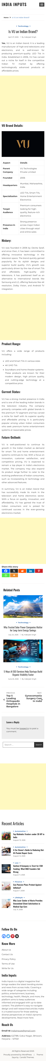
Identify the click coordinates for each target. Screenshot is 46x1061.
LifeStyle (19, 897)
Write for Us (8, 968)
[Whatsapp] (6, 575)
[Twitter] (8, 936)
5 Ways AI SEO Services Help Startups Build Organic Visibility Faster (23, 673)
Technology (23, 26)
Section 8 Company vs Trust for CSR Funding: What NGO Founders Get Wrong (28, 868)
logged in (24, 728)
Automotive (20, 831)
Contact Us (7, 954)
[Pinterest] (39, 571)
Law (17, 863)
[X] (14, 571)
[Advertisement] (23, 99)
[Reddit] (22, 571)
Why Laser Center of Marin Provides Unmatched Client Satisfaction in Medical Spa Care (28, 903)
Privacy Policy (9, 959)
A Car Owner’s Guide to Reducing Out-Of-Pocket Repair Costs (28, 851)
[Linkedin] (30, 571)
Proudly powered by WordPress (17, 1055)
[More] (14, 575)
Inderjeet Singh (30, 37)
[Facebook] (6, 571)
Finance (18, 882)
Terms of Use (8, 964)
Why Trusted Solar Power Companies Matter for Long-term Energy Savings (23, 628)
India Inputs (14, 4)
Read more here (25, 1018)
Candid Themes (27, 1057)
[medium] (17, 936)
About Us (6, 950)
